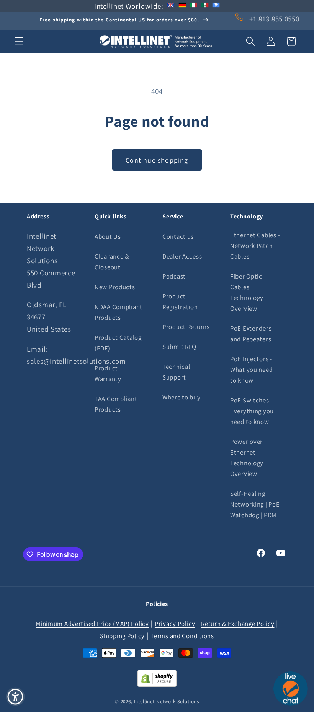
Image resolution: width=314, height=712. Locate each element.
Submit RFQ (179, 346)
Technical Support (176, 371)
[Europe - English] (171, 6)
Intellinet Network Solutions (167, 701)
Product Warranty (108, 373)
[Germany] (182, 6)
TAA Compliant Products (116, 404)
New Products (115, 287)
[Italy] (193, 6)
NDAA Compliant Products (118, 312)
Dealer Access (182, 256)
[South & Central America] (216, 6)
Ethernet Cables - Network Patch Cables (255, 246)
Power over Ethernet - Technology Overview (246, 457)
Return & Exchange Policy (237, 623)
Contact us (178, 236)
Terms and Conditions (182, 636)
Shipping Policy (122, 636)
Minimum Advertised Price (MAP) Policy (92, 623)
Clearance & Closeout (112, 261)
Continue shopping (157, 160)
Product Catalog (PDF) (118, 342)
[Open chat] (290, 688)
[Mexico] (205, 6)
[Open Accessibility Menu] (15, 696)
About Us (108, 236)
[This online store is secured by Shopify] (157, 684)
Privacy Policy (175, 623)
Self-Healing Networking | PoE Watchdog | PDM (255, 504)
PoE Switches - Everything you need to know (252, 411)
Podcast (174, 276)
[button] (19, 41)
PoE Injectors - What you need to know (251, 370)
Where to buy (181, 397)
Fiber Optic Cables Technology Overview (246, 292)
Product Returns (186, 327)
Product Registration (180, 301)
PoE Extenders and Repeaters (250, 333)
